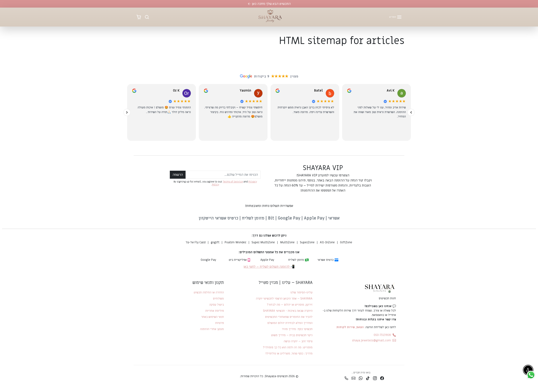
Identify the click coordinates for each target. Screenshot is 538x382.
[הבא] (127, 112)
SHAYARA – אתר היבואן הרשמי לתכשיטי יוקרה (284, 299)
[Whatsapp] (360, 378)
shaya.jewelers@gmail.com (371, 340)
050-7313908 (382, 335)
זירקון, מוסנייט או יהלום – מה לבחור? (289, 305)
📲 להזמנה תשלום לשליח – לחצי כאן (269, 266)
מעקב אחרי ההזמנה (212, 329)
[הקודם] (411, 112)
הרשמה (178, 174)
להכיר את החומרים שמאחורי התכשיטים (288, 317)
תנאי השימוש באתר (212, 317)
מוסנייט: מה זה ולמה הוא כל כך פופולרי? (287, 347)
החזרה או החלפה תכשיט (209, 292)
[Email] (353, 378)
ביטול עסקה (216, 305)
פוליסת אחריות (214, 311)
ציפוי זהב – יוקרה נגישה (298, 341)
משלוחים (218, 299)
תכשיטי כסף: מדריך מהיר (297, 329)
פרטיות (219, 323)
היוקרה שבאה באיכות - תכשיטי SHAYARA (287, 311)
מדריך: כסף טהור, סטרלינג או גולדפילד (288, 353)
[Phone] (346, 378)
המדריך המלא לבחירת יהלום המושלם (289, 323)
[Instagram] (374, 378)
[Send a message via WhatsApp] (531, 375)
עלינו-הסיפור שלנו (301, 292)
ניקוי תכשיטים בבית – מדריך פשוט (291, 335)
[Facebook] (382, 378)
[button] (395, 17)
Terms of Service (233, 181)
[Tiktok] (367, 378)
